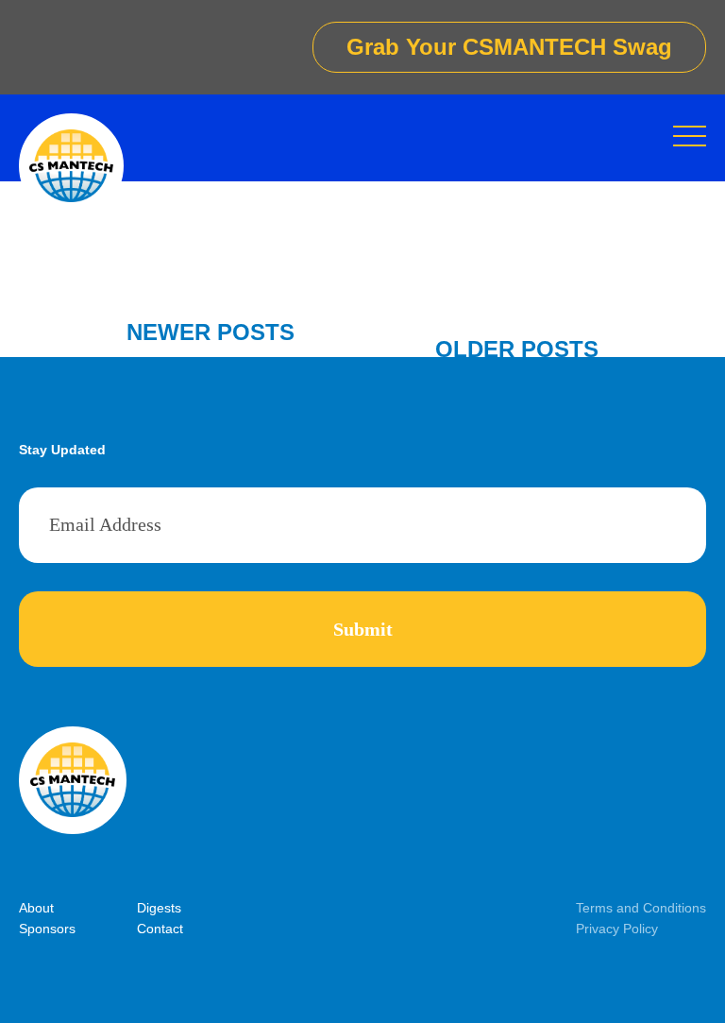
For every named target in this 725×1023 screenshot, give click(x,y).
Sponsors (47, 928)
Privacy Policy (617, 928)
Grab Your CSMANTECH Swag (509, 47)
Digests (159, 907)
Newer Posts (210, 332)
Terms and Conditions (641, 907)
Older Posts (517, 349)
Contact (160, 928)
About (36, 907)
